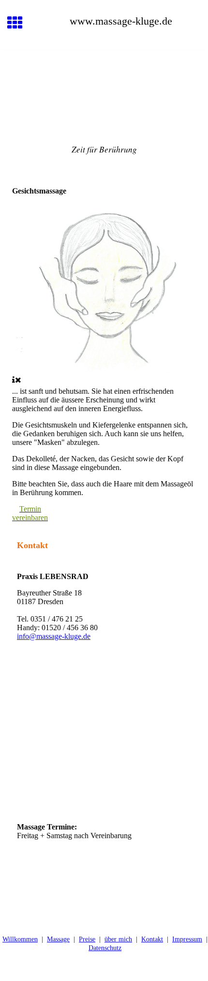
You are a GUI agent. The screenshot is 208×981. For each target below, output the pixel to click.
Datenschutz (105, 948)
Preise (87, 939)
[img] (104, 91)
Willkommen (20, 939)
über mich (118, 939)
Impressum (187, 939)
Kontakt (152, 939)
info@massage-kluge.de (53, 636)
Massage (58, 939)
